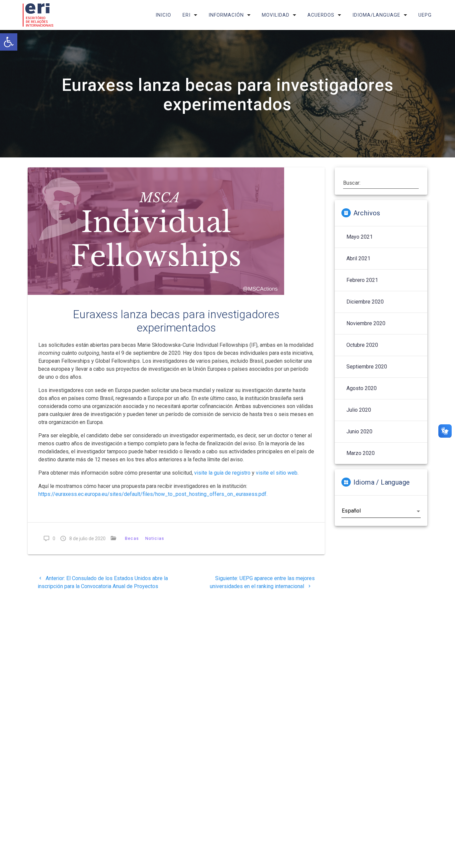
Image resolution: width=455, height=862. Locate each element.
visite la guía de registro (222, 473)
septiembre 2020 (366, 366)
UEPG (425, 15)
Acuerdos (320, 15)
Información (226, 15)
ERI (187, 15)
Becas (132, 538)
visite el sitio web (276, 473)
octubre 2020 (362, 345)
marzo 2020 (360, 453)
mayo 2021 (359, 237)
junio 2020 (359, 431)
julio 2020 (358, 410)
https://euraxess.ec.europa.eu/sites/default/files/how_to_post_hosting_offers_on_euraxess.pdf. (152, 494)
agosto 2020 (361, 388)
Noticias (154, 538)
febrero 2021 (362, 280)
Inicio (163, 15)
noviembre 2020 (365, 323)
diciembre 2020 (365, 302)
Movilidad (275, 15)
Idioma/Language (376, 15)
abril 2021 (358, 258)
